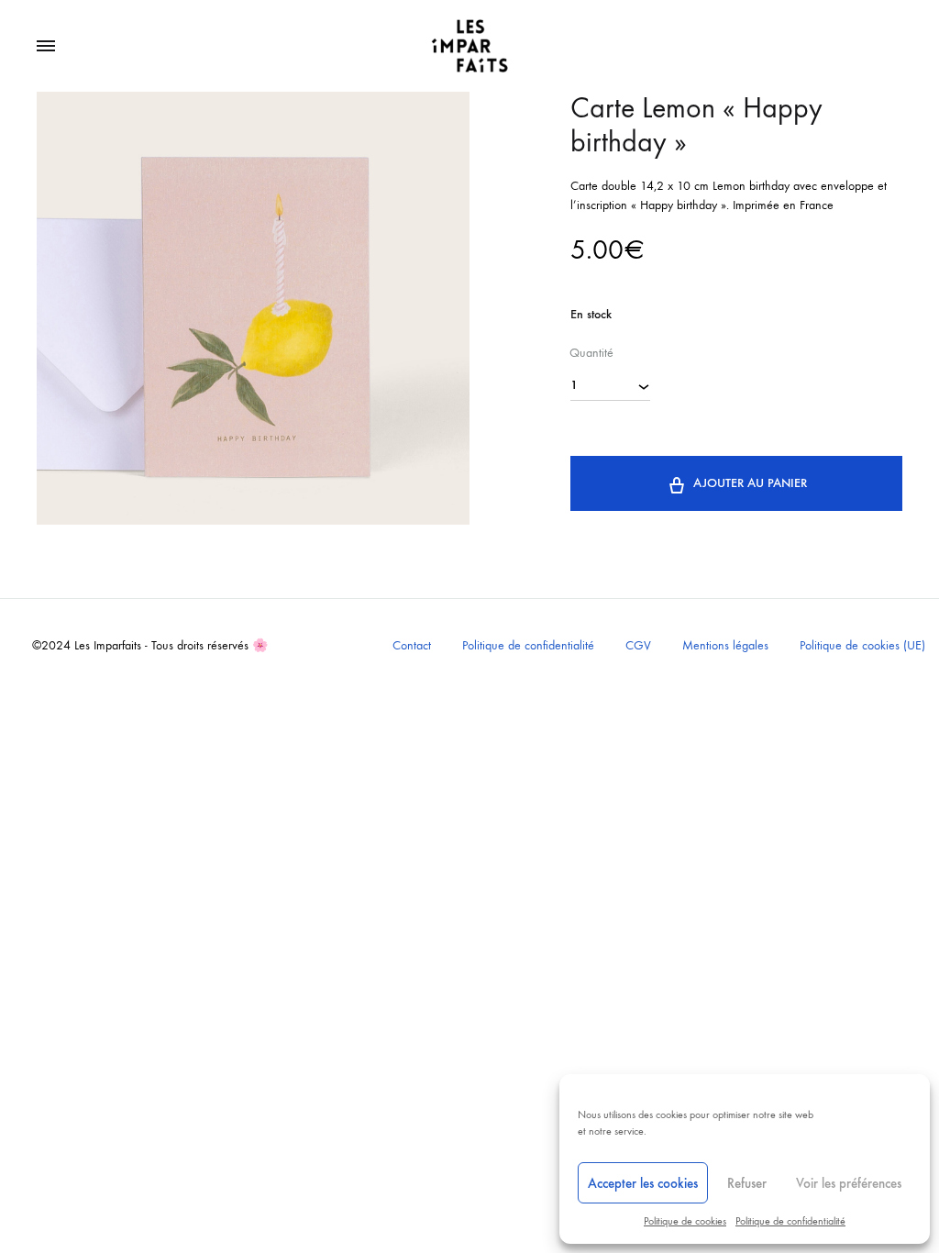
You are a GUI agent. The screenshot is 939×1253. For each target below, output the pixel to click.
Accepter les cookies (643, 1183)
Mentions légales (725, 645)
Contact (411, 645)
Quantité (591, 352)
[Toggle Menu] (46, 47)
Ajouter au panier (750, 483)
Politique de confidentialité (790, 1220)
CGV (638, 645)
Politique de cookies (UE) (862, 645)
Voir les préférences (848, 1183)
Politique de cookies (685, 1220)
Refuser (747, 1183)
